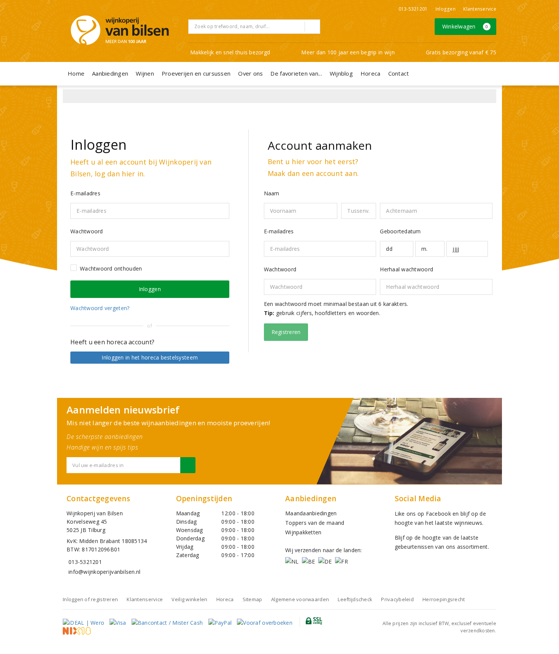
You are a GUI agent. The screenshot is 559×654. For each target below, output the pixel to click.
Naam (272, 193)
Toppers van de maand (314, 522)
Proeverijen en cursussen (196, 73)
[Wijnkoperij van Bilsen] (120, 30)
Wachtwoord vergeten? (99, 308)
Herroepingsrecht (443, 599)
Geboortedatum (400, 231)
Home (76, 73)
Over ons (250, 73)
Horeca (370, 73)
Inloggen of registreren (90, 599)
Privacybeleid (397, 599)
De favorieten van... (296, 73)
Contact (398, 73)
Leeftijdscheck (355, 599)
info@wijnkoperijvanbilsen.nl (104, 571)
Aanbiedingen (110, 73)
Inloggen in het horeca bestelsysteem (150, 357)
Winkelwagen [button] (465, 26)
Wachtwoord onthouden (111, 268)
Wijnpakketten (303, 532)
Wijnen (145, 73)
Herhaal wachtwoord (406, 269)
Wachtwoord (280, 269)
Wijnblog (341, 73)
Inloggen (445, 9)
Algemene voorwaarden (300, 599)
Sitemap (252, 599)
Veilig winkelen (189, 599)
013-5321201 (413, 9)
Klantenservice (479, 9)
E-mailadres (279, 231)
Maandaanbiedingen (311, 513)
